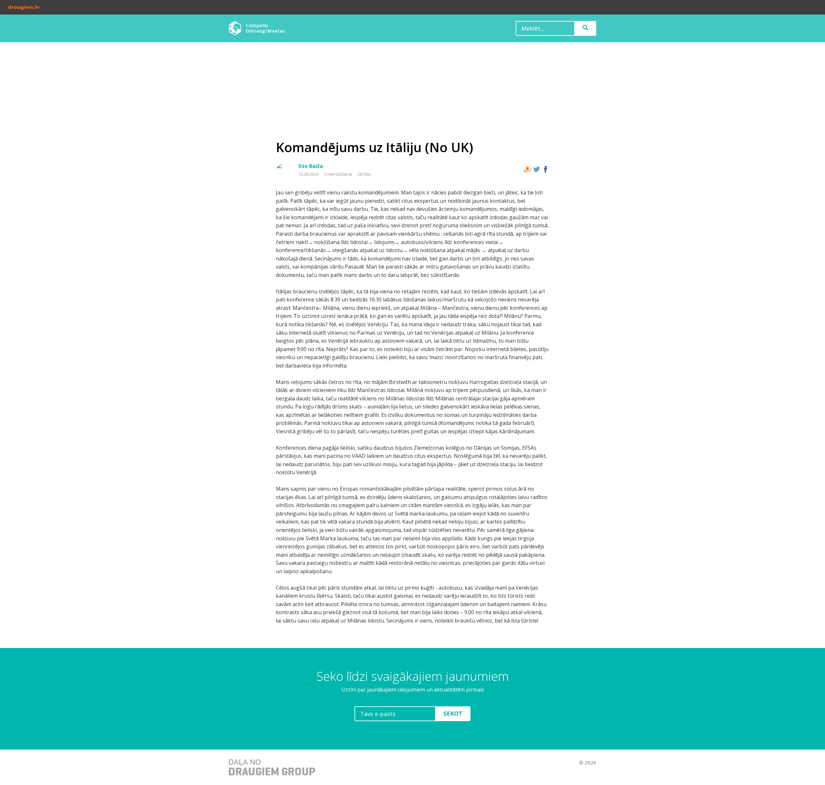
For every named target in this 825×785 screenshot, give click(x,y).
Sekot (452, 713)
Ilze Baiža (310, 166)
